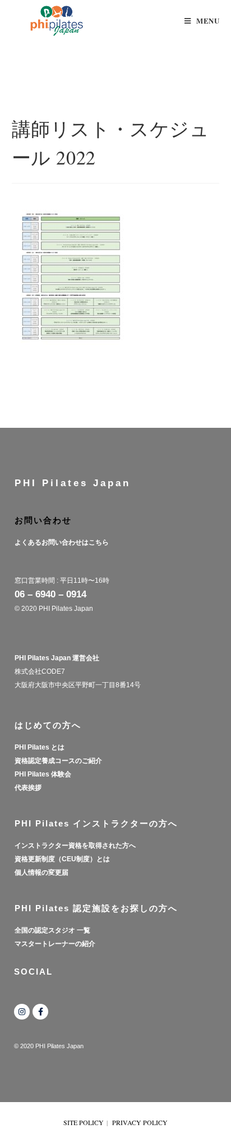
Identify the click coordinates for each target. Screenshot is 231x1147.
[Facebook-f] (40, 1012)
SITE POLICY (83, 1122)
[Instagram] (22, 1012)
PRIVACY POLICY (140, 1122)
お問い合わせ (43, 520)
